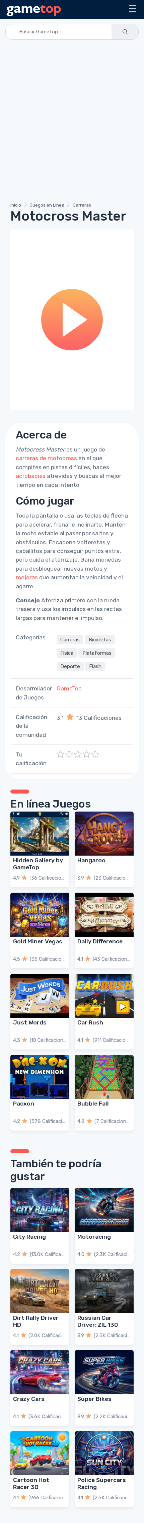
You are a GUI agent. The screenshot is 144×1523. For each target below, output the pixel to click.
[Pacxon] (39, 1077)
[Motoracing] (104, 1210)
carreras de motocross (46, 458)
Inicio (15, 205)
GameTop (69, 688)
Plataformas (97, 653)
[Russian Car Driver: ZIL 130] (104, 1291)
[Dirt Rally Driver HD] (39, 1291)
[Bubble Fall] (104, 1077)
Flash (95, 666)
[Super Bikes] (104, 1372)
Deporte (70, 666)
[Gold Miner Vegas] (39, 915)
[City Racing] (39, 1210)
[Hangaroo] (104, 834)
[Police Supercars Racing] (104, 1453)
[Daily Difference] (104, 915)
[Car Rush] (104, 996)
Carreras (82, 205)
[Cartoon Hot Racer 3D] (39, 1453)
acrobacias (31, 476)
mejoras (27, 577)
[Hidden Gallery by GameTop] (39, 834)
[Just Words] (39, 996)
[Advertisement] (72, 122)
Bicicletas (100, 640)
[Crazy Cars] (39, 1372)
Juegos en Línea (47, 205)
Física (66, 653)
